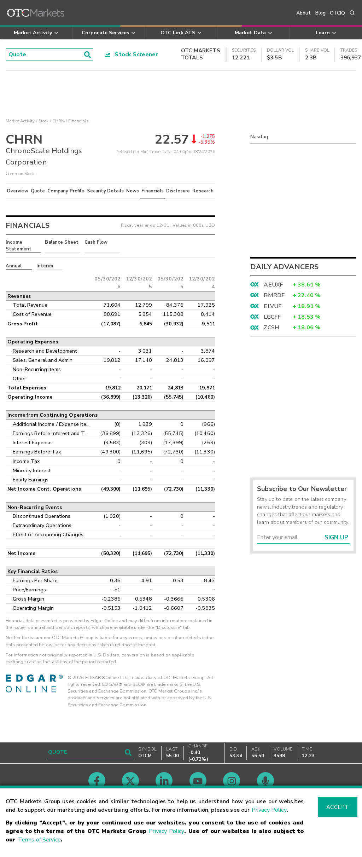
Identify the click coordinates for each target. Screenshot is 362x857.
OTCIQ (337, 13)
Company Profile (65, 191)
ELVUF (272, 306)
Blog (320, 13)
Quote (38, 191)
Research (203, 191)
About (303, 13)
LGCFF (272, 317)
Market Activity (20, 121)
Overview (17, 191)
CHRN (58, 121)
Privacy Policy (269, 810)
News (132, 191)
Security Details (105, 191)
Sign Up (336, 537)
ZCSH (271, 327)
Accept (337, 807)
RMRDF (274, 295)
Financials (152, 191)
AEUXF (273, 285)
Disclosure (178, 191)
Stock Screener (134, 54)
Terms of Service (39, 840)
